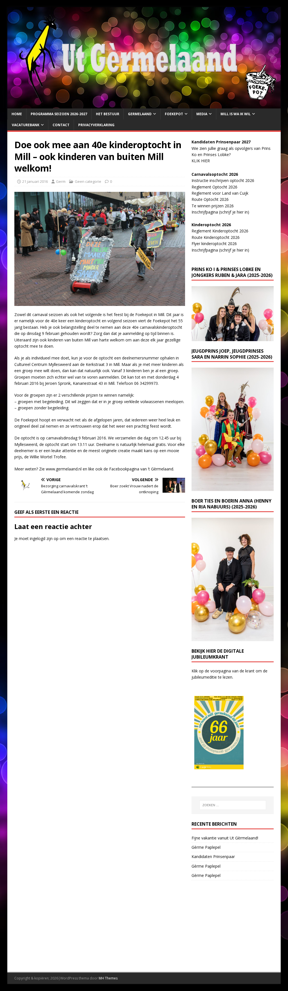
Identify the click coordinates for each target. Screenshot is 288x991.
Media (201, 114)
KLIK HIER (201, 160)
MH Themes (108, 978)
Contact (61, 125)
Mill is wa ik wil (235, 114)
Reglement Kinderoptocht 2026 (220, 231)
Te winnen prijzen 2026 (213, 205)
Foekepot (174, 114)
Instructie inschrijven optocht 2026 (223, 180)
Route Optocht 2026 (210, 199)
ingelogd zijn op (44, 538)
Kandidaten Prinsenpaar (213, 856)
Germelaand (140, 114)
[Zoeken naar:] (233, 805)
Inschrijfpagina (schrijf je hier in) (220, 212)
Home (17, 114)
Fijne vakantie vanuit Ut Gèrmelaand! (225, 838)
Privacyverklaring (96, 125)
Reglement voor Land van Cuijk (220, 193)
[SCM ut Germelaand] (144, 105)
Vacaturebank (25, 125)
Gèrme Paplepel (206, 847)
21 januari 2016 (35, 181)
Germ (61, 181)
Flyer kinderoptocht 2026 (214, 243)
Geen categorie (88, 181)
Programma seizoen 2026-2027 (59, 114)
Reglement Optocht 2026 (214, 187)
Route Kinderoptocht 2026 (216, 237)
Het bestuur (107, 114)
